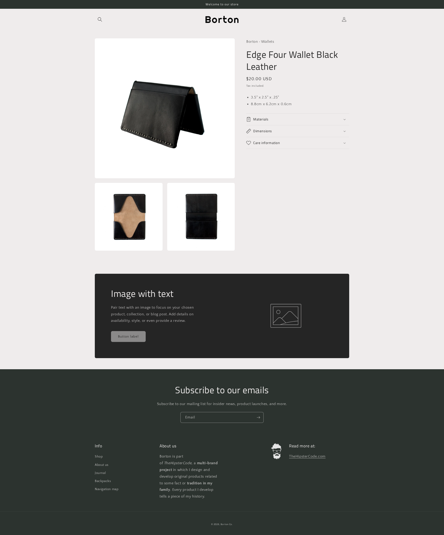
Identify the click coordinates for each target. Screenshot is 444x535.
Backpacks (103, 481)
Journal (100, 473)
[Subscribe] (258, 417)
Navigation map (106, 489)
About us (101, 465)
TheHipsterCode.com (307, 456)
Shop (99, 456)
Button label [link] (128, 336)
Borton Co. (227, 524)
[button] (100, 19)
